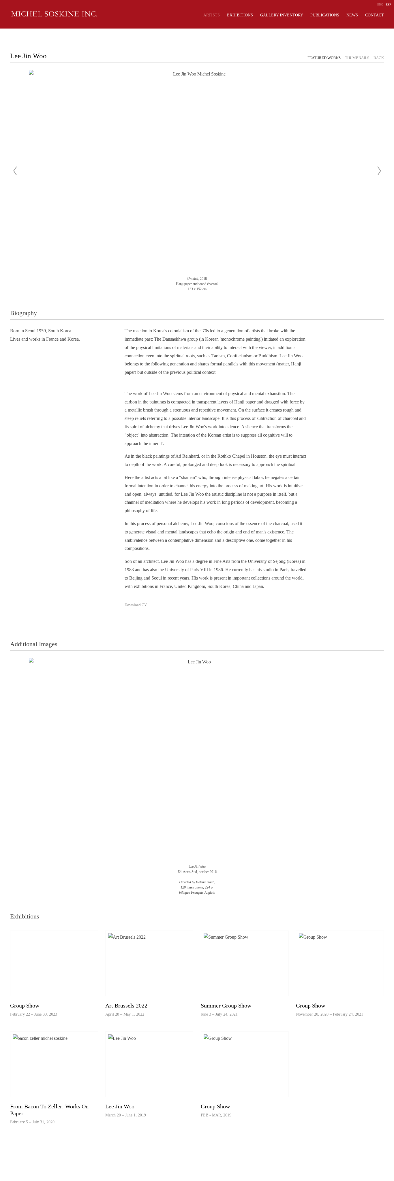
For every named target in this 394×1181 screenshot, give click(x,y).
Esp (388, 4)
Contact (374, 15)
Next (379, 171)
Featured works (324, 58)
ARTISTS (211, 15)
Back (379, 58)
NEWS (352, 15)
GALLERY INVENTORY (281, 15)
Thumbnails (357, 58)
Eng (380, 4)
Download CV (136, 605)
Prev (15, 171)
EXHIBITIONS (240, 15)
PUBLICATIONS (324, 15)
